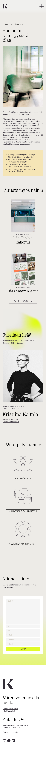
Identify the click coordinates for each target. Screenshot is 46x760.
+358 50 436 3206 (10, 709)
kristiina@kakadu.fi (11, 422)
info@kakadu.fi (9, 711)
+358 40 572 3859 (10, 419)
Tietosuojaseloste (10, 732)
